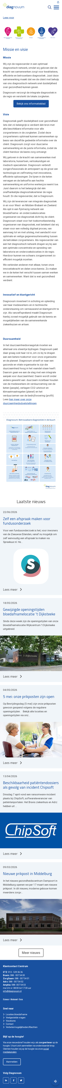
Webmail (14, 999)
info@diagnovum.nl (12, 991)
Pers (21, 999)
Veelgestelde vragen (15, 1017)
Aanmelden (11, 1062)
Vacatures (11, 1021)
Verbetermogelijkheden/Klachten (21, 1027)
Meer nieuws (31, 953)
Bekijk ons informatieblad (31, 103)
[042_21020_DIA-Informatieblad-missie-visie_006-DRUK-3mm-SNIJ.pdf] (31, 451)
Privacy (6, 999)
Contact (9, 1024)
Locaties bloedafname (16, 1014)
